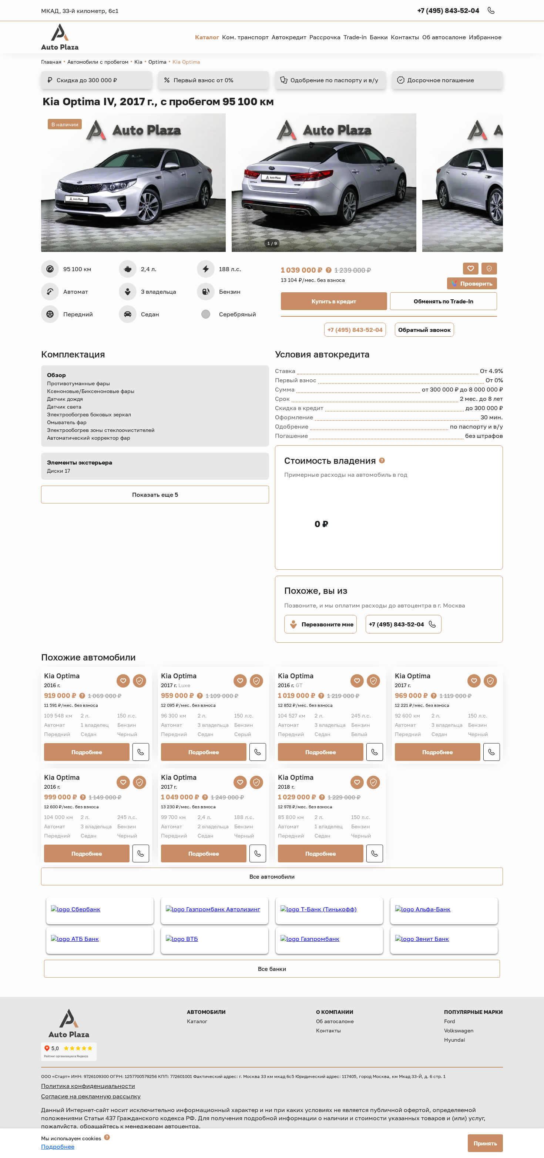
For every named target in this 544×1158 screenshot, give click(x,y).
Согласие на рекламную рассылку (91, 1096)
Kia (138, 62)
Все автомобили (272, 876)
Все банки (272, 968)
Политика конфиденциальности (88, 1085)
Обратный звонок (424, 329)
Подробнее (86, 752)
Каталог (197, 1021)
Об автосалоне (335, 1021)
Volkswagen (459, 1030)
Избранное (485, 37)
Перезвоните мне (327, 624)
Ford (449, 1021)
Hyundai (454, 1039)
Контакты (328, 1030)
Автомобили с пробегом (97, 62)
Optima (157, 62)
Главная (51, 62)
